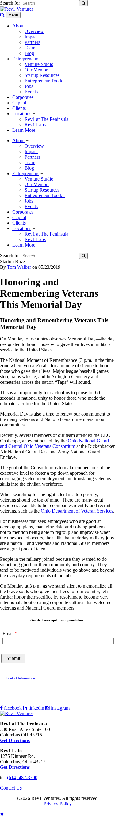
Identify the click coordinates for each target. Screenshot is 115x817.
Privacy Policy (58, 803)
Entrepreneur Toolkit (45, 80)
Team (30, 47)
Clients (19, 108)
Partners (32, 42)
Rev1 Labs (35, 124)
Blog (29, 53)
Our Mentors (37, 69)
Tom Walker (19, 267)
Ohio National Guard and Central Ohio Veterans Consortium (54, 443)
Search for (10, 2)
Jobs (29, 86)
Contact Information (20, 678)
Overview (34, 31)
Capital (19, 102)
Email (8, 633)
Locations (21, 113)
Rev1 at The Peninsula (46, 119)
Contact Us (11, 787)
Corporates (22, 97)
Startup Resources (42, 75)
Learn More (23, 130)
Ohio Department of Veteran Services (77, 510)
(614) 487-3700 (22, 777)
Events (31, 91)
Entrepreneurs (25, 58)
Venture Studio (39, 64)
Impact (31, 36)
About (18, 25)
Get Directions (15, 767)
